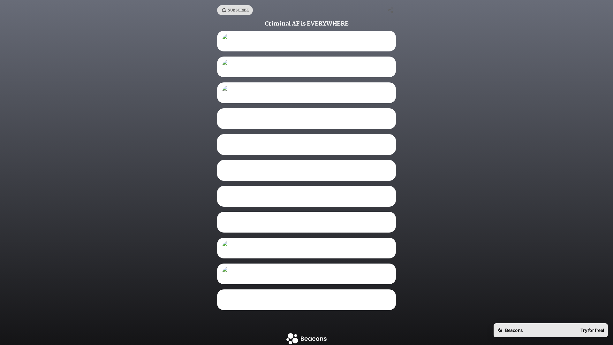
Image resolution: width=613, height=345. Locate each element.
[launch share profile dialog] (391, 10)
